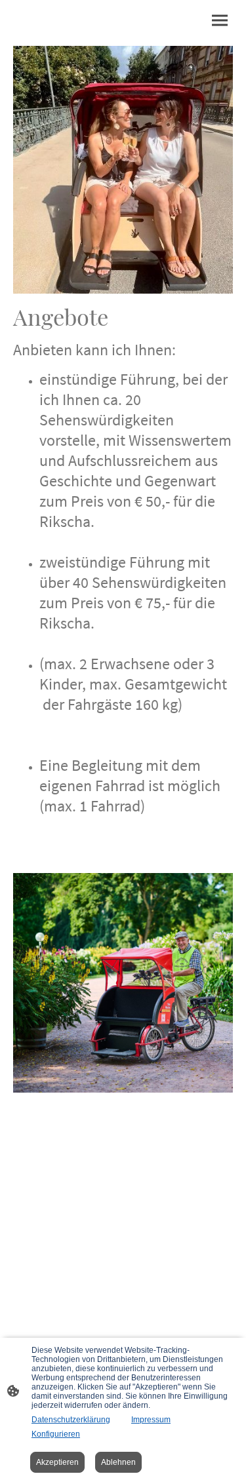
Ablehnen (118, 1462)
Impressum (151, 1419)
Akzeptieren (57, 1462)
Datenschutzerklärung (70, 1419)
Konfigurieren (55, 1434)
